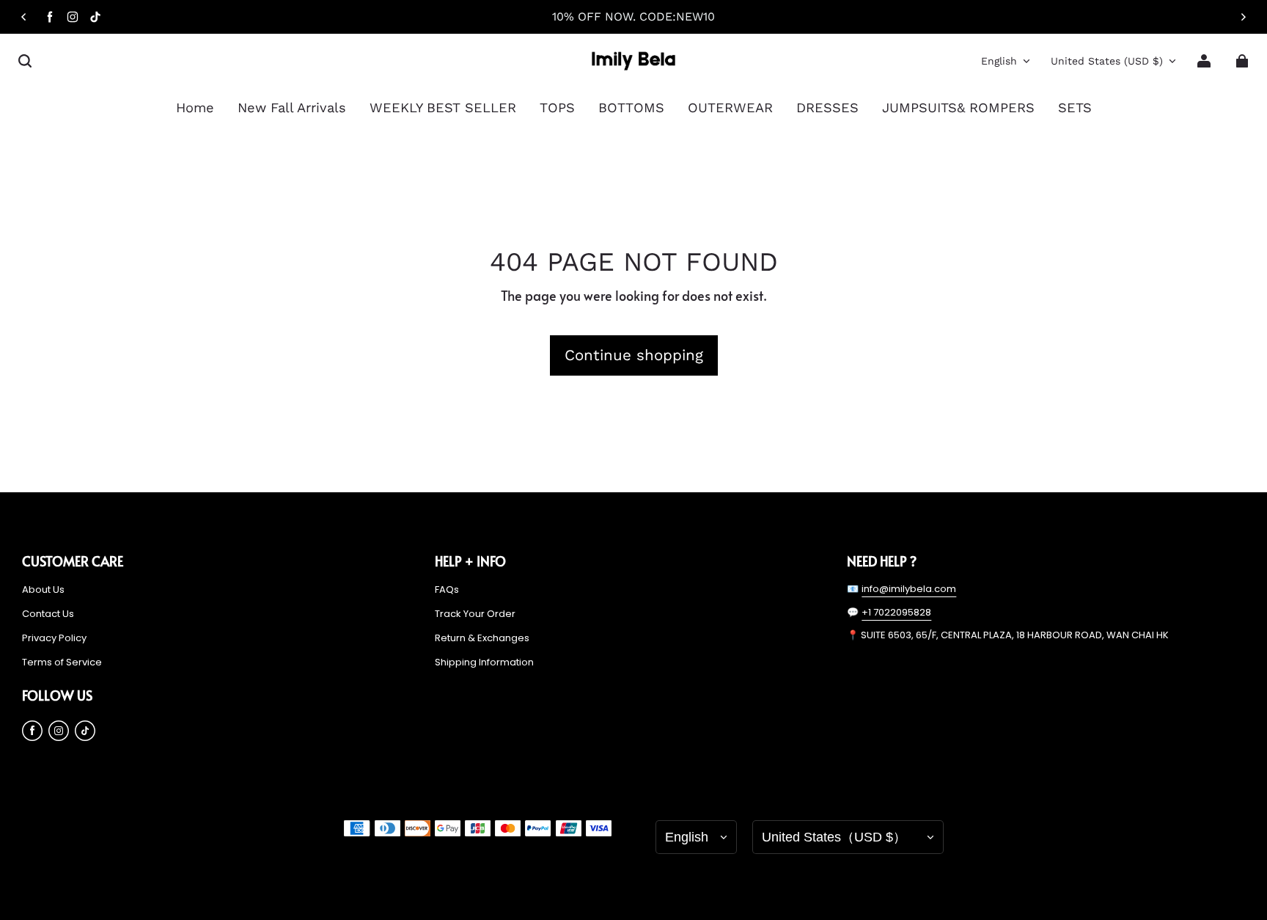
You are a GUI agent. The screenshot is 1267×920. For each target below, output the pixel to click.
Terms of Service (62, 662)
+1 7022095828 (896, 612)
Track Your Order (475, 614)
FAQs (447, 589)
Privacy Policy (54, 638)
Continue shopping (634, 355)
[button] (25, 61)
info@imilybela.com (909, 589)
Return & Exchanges (482, 638)
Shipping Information (484, 662)
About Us (43, 589)
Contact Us (48, 614)
